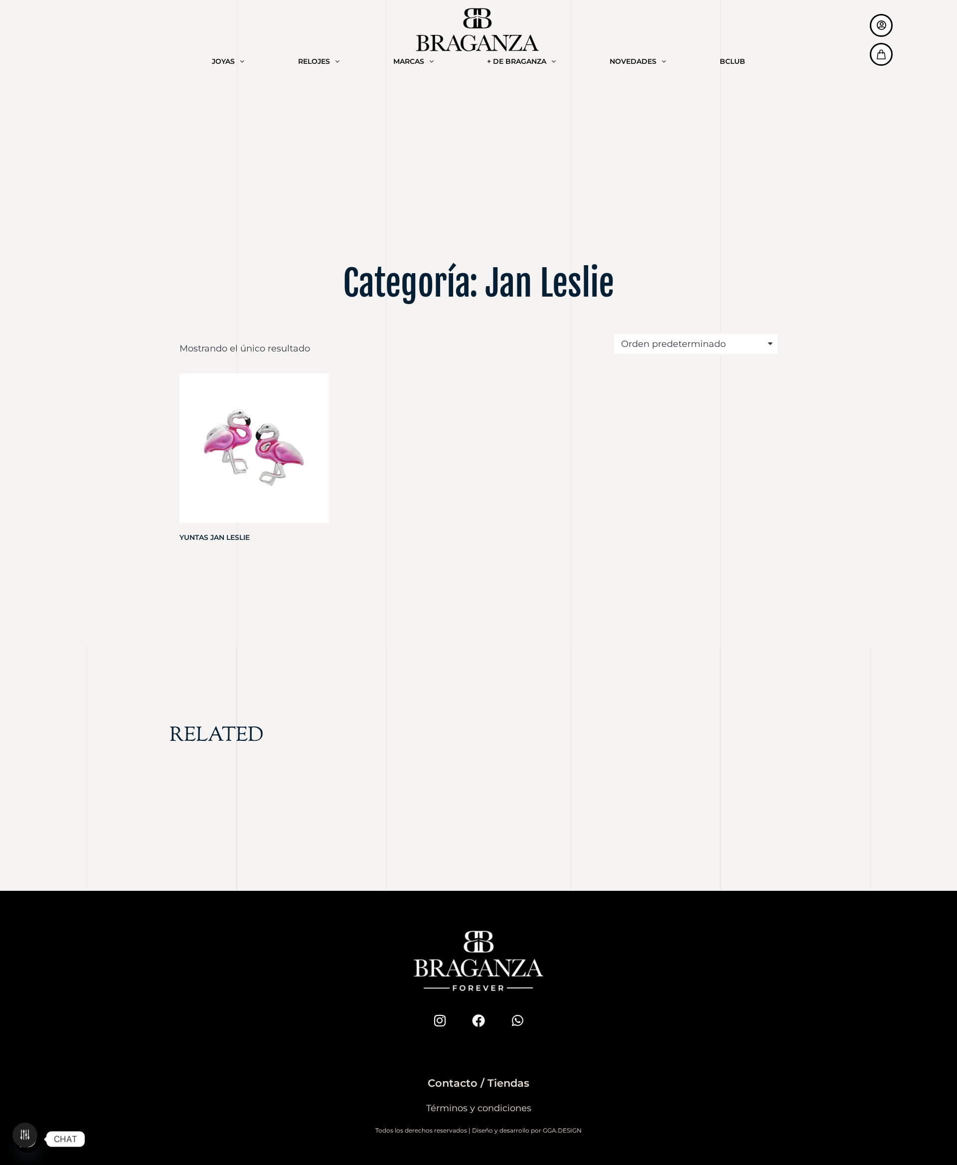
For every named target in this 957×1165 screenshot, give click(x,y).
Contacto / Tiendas (478, 1083)
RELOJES (314, 61)
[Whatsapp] (517, 1020)
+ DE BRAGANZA (516, 61)
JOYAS (223, 61)
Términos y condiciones (478, 1108)
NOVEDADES (633, 61)
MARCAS (408, 61)
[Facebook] (478, 1020)
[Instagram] (439, 1020)
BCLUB (732, 61)
